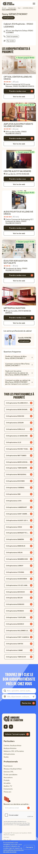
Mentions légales (9, 834)
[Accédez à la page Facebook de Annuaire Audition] (6, 727)
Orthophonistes (9, 754)
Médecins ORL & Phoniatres (14, 751)
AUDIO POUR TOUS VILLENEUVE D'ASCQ (18, 212)
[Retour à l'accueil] (17, 718)
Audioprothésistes (10, 748)
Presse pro (7, 792)
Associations (8, 777)
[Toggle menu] (34, 3)
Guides (6, 757)
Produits (7, 780)
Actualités (7, 783)
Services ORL (8, 772)
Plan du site (7, 840)
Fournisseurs (8, 766)
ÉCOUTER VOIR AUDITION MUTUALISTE (15, 261)
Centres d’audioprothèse (12, 745)
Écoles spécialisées (10, 775)
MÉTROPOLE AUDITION (14, 308)
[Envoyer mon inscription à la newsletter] (28, 808)
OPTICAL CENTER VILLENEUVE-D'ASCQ (18, 77)
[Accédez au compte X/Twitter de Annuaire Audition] (11, 727)
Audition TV (8, 786)
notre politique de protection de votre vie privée (13, 851)
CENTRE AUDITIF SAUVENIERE (17, 171)
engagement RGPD (24, 824)
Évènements (8, 789)
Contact (6, 837)
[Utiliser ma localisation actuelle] (33, 697)
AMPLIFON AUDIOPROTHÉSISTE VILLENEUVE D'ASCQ (18, 125)
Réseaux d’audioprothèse (13, 769)
